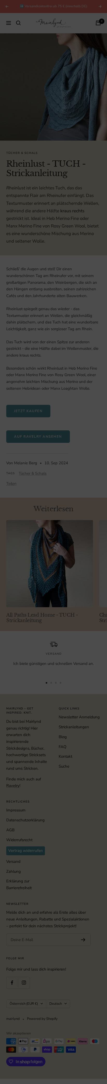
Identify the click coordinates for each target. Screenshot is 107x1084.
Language (15, 542)
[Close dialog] (100, 496)
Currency (15, 561)
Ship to (13, 522)
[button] (53, 531)
